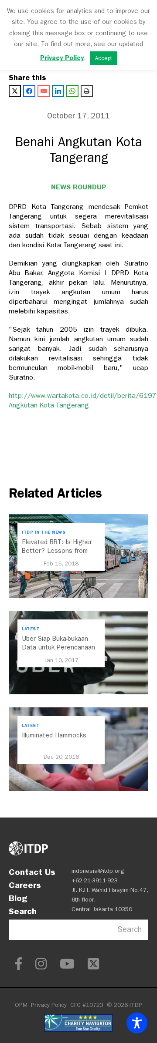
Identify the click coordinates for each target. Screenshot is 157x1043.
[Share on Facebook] (29, 91)
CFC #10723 (86, 1005)
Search (23, 911)
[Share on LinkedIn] (58, 91)
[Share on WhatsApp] (72, 91)
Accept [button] (103, 58)
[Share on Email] (44, 91)
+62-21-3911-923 (95, 880)
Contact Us (32, 872)
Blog (18, 898)
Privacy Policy (49, 1005)
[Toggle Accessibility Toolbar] (137, 1023)
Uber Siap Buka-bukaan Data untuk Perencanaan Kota (58, 647)
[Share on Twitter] (15, 91)
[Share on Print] (87, 91)
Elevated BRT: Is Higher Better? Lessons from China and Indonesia (57, 550)
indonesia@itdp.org (98, 871)
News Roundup (78, 187)
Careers (25, 885)
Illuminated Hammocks (54, 735)
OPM (21, 1005)
